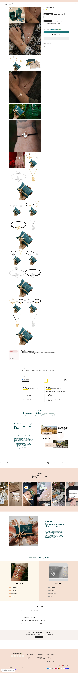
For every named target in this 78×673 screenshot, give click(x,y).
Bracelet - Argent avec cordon (59, 16)
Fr (68, 3)
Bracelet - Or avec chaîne (48, 14)
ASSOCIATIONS (29, 657)
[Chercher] (71, 4)
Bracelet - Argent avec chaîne (59, 14)
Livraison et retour (40, 654)
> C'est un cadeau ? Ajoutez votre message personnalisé (52, 23)
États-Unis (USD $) (65, 665)
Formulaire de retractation (51, 661)
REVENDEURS (29, 655)
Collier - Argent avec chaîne (58, 21)
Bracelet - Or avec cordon (48, 16)
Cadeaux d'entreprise (50, 654)
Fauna (12, 667)
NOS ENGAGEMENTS (30, 654)
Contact (48, 657)
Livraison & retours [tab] (13, 356)
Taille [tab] (11, 353)
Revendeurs (49, 658)
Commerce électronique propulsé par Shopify (20, 667)
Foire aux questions (50, 655)
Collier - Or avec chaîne (48, 21)
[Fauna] (8, 4)
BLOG (28, 658)
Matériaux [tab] (11, 351)
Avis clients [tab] (12, 358)
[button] (75, 4)
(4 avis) (52, 9)
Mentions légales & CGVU (41, 658)
